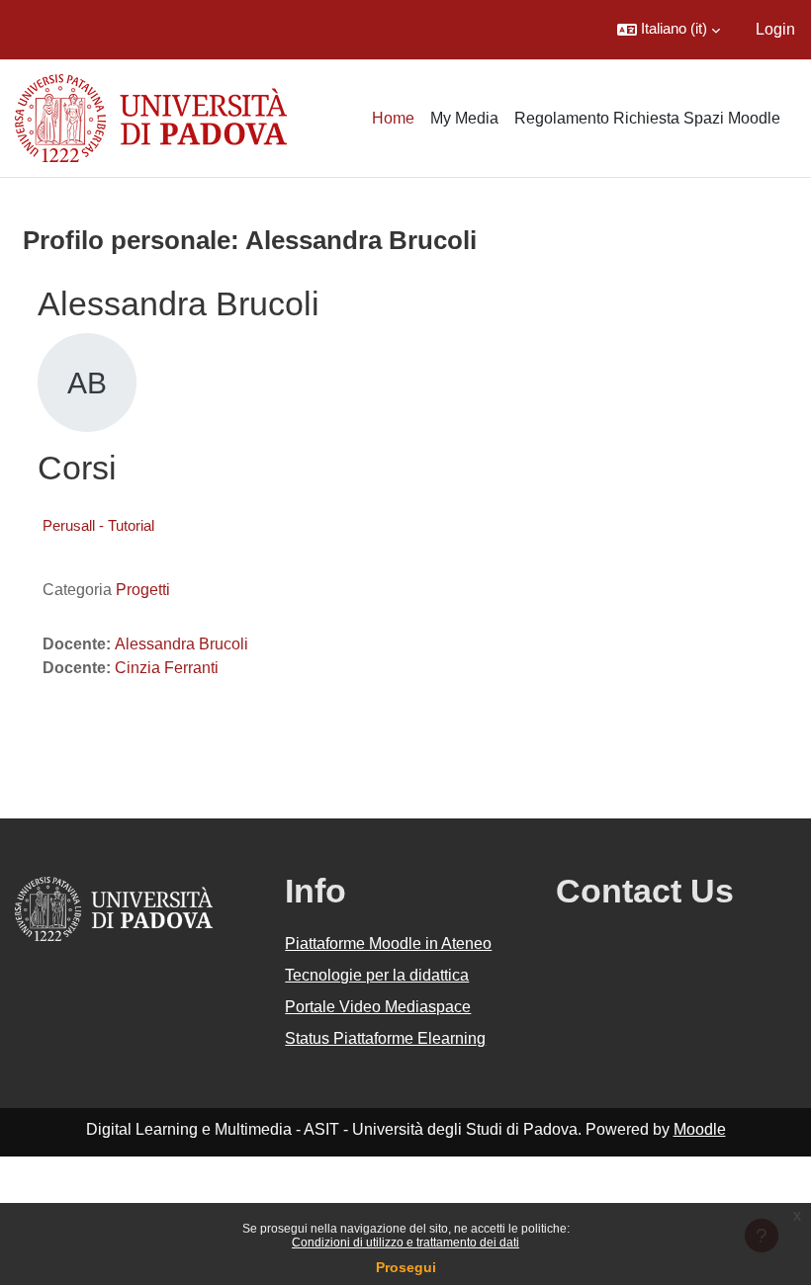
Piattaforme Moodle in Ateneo (388, 943)
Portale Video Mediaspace (378, 1006)
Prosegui (406, 1267)
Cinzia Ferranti (167, 667)
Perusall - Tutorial (98, 525)
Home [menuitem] (393, 118)
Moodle (700, 1129)
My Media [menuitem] (464, 118)
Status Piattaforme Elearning (385, 1038)
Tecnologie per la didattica (377, 975)
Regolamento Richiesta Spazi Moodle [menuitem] (647, 118)
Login (775, 29)
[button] (668, 29)
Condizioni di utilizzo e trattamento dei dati (405, 1242)
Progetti (143, 589)
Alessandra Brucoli (181, 644)
